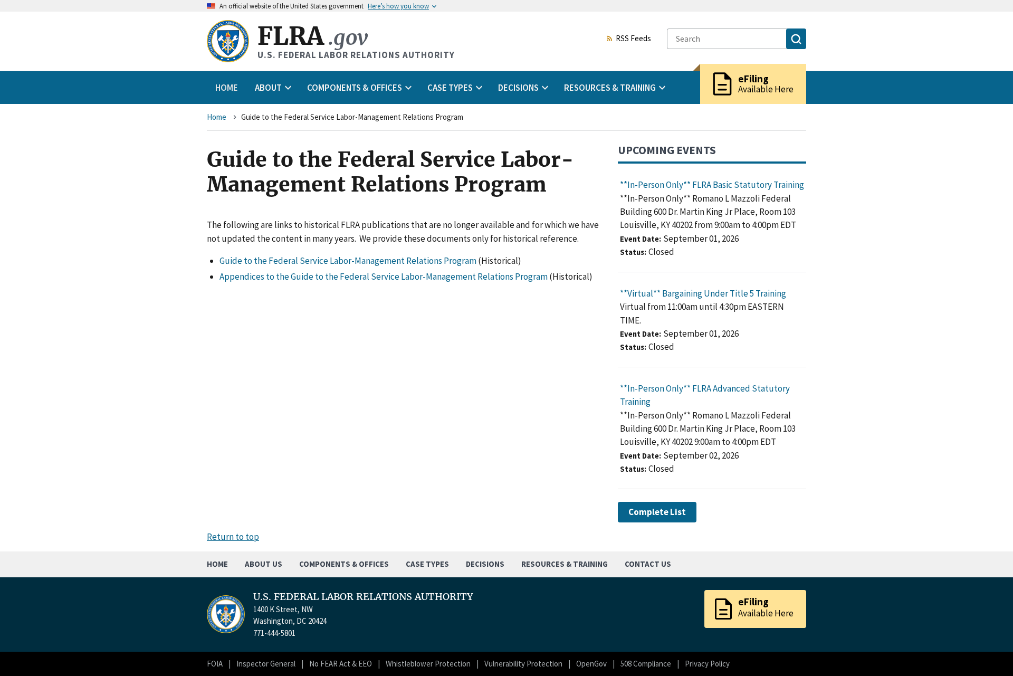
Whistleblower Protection (428, 664)
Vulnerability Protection (523, 664)
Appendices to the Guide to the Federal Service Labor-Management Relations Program (383, 276)
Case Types (427, 564)
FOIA (215, 664)
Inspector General (265, 664)
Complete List (657, 512)
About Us (263, 564)
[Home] (228, 41)
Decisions (485, 564)
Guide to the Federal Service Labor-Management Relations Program (347, 260)
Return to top (233, 536)
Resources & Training (564, 564)
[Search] (796, 38)
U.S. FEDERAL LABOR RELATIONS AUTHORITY (363, 597)
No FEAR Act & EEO (340, 664)
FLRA (312, 36)
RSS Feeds (633, 39)
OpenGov (591, 664)
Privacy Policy (707, 664)
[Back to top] (986, 649)
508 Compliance (645, 664)
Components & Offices (344, 564)
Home (226, 87)
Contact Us (648, 564)
